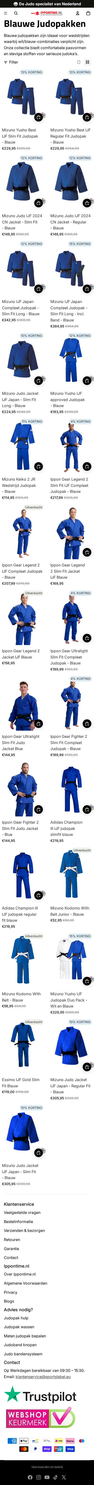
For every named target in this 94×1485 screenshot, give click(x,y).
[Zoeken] (16, 13)
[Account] (77, 13)
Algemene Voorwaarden (25, 1283)
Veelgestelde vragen (22, 1212)
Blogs (9, 1301)
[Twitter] (64, 1477)
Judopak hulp (16, 1318)
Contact (11, 1257)
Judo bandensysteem (23, 1353)
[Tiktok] (55, 1477)
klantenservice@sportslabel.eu (43, 1376)
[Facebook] (30, 1477)
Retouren (12, 1239)
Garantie (11, 1248)
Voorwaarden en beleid (47, 1467)
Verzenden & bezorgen (24, 1230)
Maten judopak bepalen (25, 1336)
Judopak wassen (19, 1326)
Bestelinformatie (18, 1221)
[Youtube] (47, 1477)
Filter (13, 62)
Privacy (10, 1292)
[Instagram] (38, 1477)
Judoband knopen (20, 1344)
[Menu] (5, 13)
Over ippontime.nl (20, 1274)
